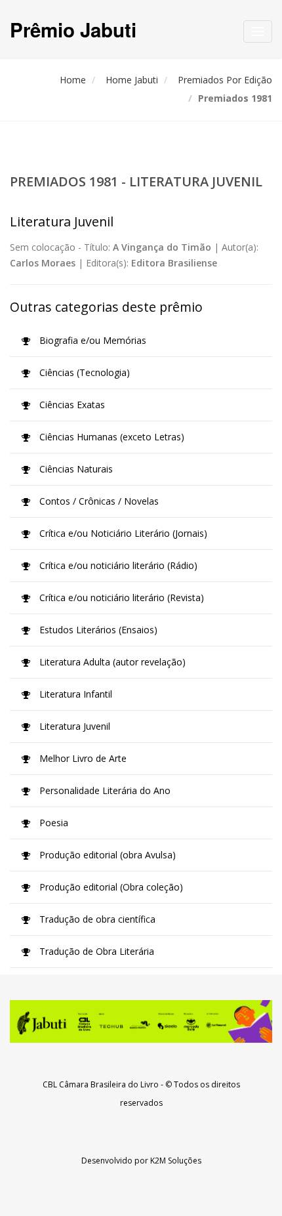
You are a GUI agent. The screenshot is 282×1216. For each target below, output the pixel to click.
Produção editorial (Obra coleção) (110, 887)
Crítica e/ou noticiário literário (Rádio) (117, 565)
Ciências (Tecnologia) (83, 372)
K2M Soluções (175, 1160)
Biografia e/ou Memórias (91, 340)
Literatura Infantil (74, 694)
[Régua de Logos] (141, 1021)
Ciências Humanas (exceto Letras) (110, 436)
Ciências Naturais (75, 469)
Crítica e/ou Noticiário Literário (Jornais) (122, 533)
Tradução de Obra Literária (95, 951)
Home (73, 79)
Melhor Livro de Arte (82, 758)
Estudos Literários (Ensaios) (97, 629)
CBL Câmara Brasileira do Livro (101, 1084)
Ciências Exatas (71, 404)
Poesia (52, 822)
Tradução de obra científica (96, 919)
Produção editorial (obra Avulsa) (106, 855)
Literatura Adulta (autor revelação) (111, 662)
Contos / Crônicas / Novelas (98, 501)
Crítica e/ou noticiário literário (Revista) (120, 597)
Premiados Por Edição (225, 79)
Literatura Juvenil (73, 726)
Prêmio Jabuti (73, 29)
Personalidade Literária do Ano (104, 790)
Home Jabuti (132, 79)
